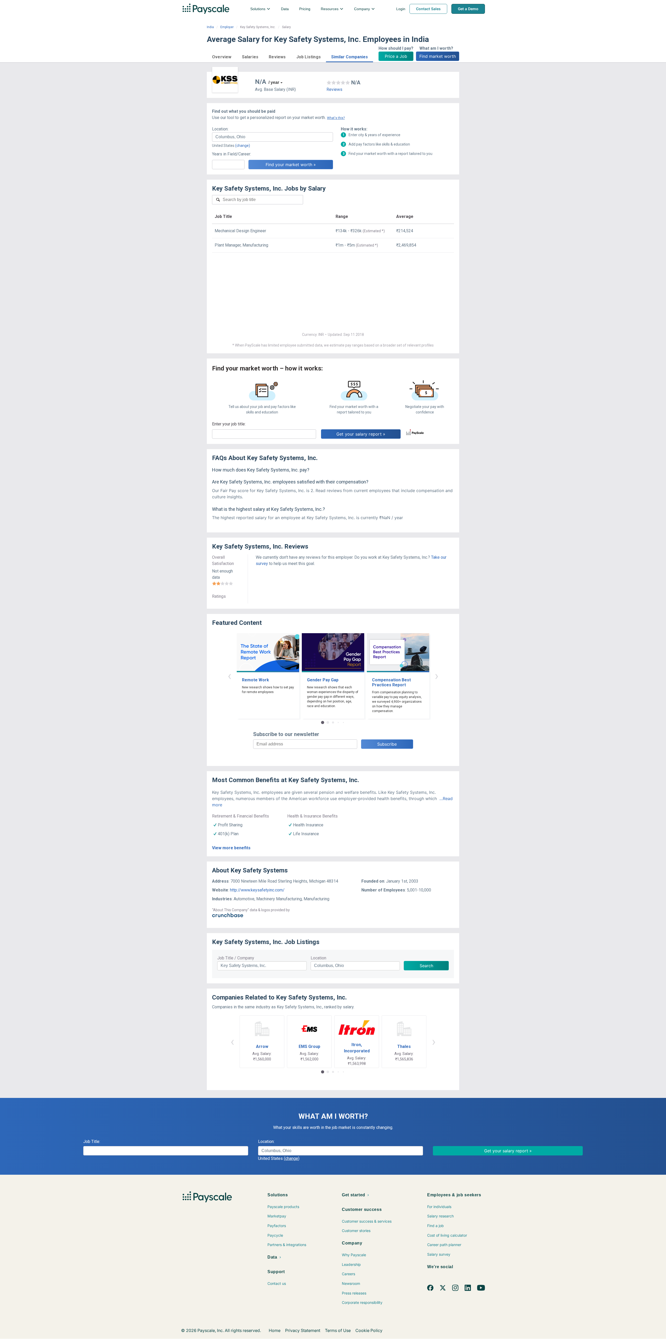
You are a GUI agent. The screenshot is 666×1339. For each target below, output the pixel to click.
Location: (220, 129)
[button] (222, 56)
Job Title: (91, 1141)
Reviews (334, 89)
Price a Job (396, 56)
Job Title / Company (235, 957)
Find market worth (437, 56)
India (210, 27)
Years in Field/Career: (231, 154)
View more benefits (231, 847)
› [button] (436, 675)
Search (426, 965)
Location (318, 957)
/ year (273, 82)
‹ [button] (229, 675)
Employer (227, 27)
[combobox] (272, 137)
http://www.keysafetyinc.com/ (257, 890)
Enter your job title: (229, 424)
